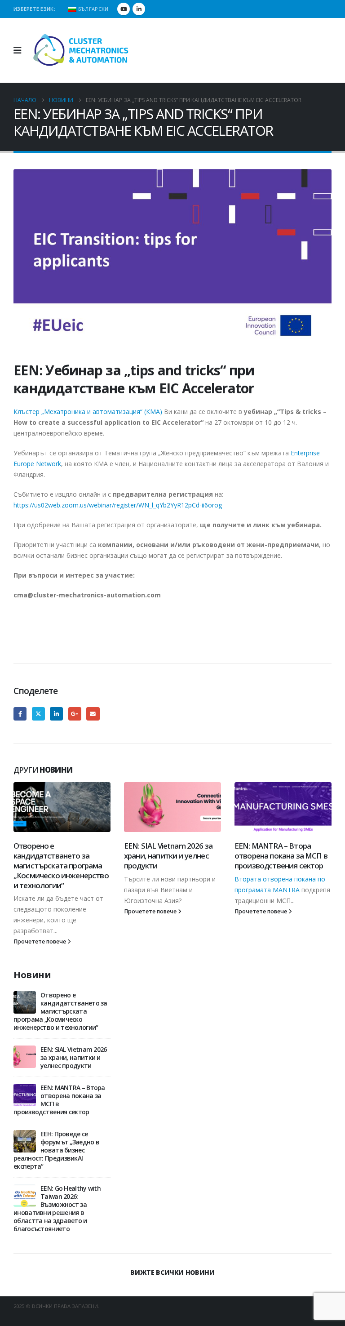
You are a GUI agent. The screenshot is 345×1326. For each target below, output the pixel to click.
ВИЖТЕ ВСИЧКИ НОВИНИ (172, 1272)
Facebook (20, 713)
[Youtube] (123, 9)
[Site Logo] (81, 50)
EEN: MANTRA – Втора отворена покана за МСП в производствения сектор (280, 856)
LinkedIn (56, 713)
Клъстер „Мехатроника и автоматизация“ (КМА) (87, 411)
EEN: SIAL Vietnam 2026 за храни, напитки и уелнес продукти (168, 856)
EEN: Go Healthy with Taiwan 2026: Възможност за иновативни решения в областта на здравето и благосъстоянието (57, 1208)
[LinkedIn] (139, 9)
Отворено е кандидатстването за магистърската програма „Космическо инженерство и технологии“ (61, 865)
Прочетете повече (40, 941)
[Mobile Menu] (20, 50)
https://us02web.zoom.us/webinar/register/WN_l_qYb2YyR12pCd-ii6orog (117, 505)
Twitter (38, 713)
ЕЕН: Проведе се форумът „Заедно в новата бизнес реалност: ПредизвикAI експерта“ (56, 1150)
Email (92, 713)
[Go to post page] (62, 807)
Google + (74, 713)
